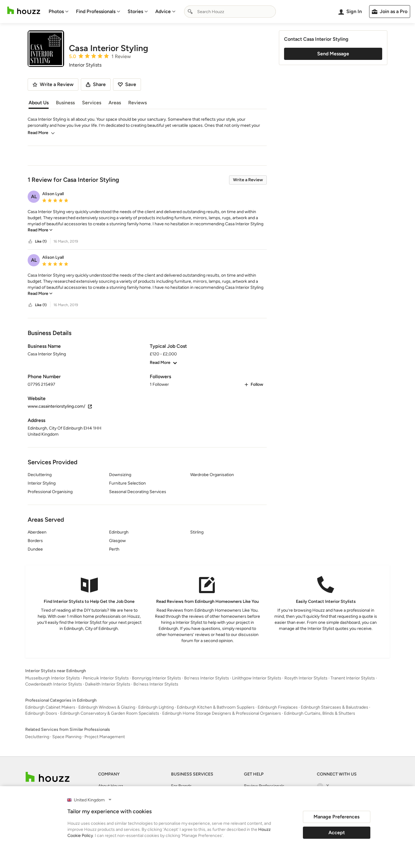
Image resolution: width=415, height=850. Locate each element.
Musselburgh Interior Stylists (52, 678)
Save (130, 84)
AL (34, 196)
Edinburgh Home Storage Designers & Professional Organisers (221, 713)
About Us (39, 102)
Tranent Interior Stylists (353, 678)
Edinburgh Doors (41, 713)
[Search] (190, 11)
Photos (56, 11)
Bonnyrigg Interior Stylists (156, 678)
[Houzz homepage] (24, 10)
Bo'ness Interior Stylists (155, 684)
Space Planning (66, 736)
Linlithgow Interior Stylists (256, 678)
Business (65, 102)
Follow (257, 384)
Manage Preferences (336, 817)
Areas (114, 102)
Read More (38, 132)
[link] (40, 230)
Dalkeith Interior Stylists (107, 684)
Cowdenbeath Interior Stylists (53, 684)
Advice (163, 11)
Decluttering (37, 736)
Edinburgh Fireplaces (278, 707)
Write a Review (248, 179)
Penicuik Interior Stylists (106, 678)
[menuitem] (58, 11)
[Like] (30, 241)
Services (91, 102)
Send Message (333, 54)
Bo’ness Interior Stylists (206, 678)
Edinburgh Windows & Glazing (106, 707)
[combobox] (230, 11)
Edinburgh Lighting (156, 707)
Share (99, 84)
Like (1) (40, 241)
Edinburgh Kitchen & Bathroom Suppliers (216, 707)
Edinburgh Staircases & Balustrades (334, 707)
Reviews (137, 102)
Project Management (104, 736)
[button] (147, 221)
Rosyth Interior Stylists (306, 678)
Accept (336, 832)
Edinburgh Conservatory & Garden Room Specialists (109, 713)
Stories (135, 11)
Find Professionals (95, 11)
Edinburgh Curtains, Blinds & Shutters (319, 713)
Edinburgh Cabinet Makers (50, 707)
